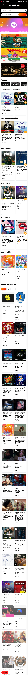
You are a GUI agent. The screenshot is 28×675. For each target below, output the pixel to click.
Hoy (8, 289)
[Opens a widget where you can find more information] (4, 672)
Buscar (23, 14)
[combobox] (14, 14)
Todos (3, 289)
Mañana (13, 289)
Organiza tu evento (22, 1)
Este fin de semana (21, 289)
